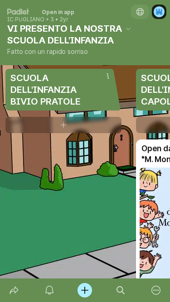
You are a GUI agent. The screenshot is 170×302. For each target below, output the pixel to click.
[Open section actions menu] (108, 76)
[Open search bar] (120, 290)
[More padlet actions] (156, 290)
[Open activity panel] (49, 290)
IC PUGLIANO (25, 19)
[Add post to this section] (63, 125)
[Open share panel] (14, 290)
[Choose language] (140, 12)
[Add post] (85, 290)
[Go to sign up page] (159, 12)
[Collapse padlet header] (128, 28)
